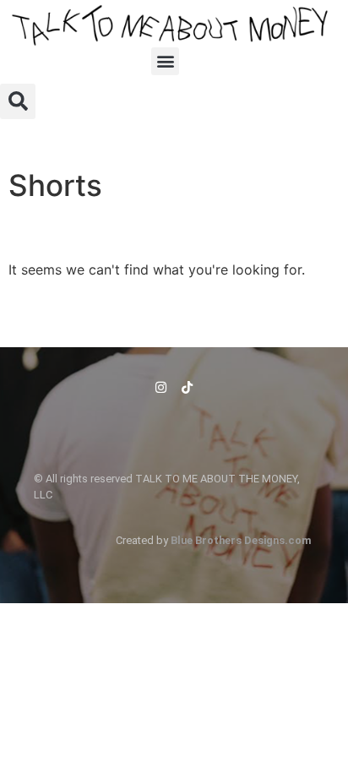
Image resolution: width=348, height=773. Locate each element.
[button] (165, 61)
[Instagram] (161, 387)
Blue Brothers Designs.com (241, 540)
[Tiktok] (187, 387)
